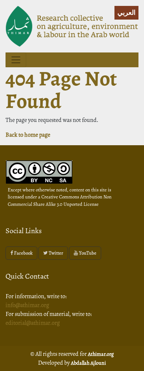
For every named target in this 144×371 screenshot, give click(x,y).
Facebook (22, 253)
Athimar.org (101, 354)
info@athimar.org (27, 305)
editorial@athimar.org (33, 323)
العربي (126, 12)
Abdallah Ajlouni (88, 363)
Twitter (55, 253)
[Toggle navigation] (16, 59)
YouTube (87, 253)
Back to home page (28, 135)
